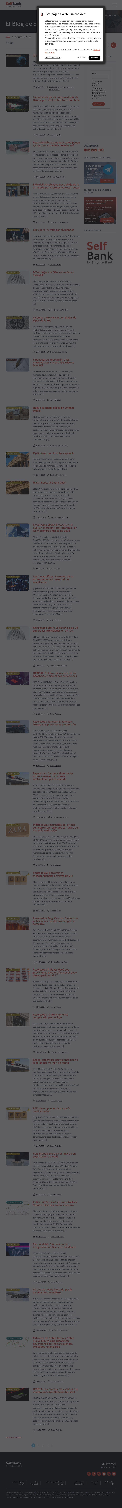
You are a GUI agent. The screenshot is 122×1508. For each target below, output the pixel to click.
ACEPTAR (94, 58)
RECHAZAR (81, 58)
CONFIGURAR (52, 58)
